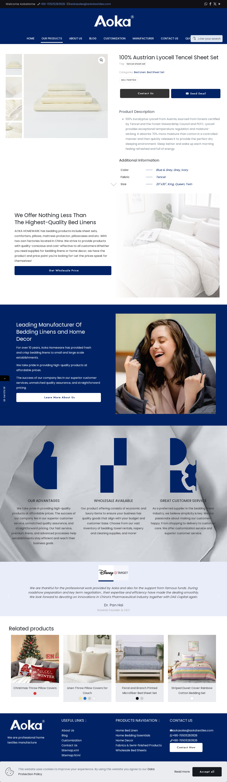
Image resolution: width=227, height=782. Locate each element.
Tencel (160, 177)
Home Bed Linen (127, 730)
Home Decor (124, 740)
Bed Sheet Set (155, 72)
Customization (72, 740)
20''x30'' (161, 184)
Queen (179, 184)
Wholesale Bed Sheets (131, 750)
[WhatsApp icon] (205, 3)
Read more (182, 772)
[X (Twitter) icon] (215, 3)
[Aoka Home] (113, 20)
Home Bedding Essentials (133, 735)
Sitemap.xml (70, 750)
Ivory (184, 170)
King (171, 184)
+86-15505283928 (52, 4)
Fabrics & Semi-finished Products (139, 745)
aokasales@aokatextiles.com (90, 4)
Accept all (207, 772)
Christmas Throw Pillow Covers (35, 688)
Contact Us (69, 745)
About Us (68, 730)
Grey (176, 170)
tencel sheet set (136, 63)
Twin (189, 184)
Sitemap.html (71, 755)
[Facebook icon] (210, 3)
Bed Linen (140, 72)
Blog (65, 735)
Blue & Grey (164, 170)
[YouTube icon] (219, 3)
